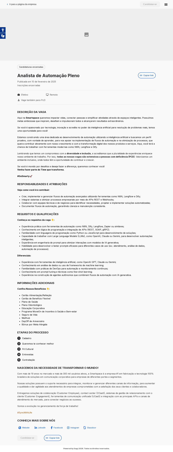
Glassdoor (91, 427)
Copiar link (148, 75)
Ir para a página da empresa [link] (22, 4)
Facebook (58, 427)
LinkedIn (42, 427)
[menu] (166, 4)
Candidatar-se (150, 4)
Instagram (75, 427)
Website (25, 427)
